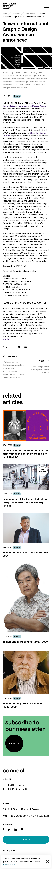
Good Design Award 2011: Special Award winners (40, 370)
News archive (30, 14)
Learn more (9, 864)
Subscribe (14, 743)
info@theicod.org (16, 784)
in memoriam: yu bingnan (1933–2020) (26, 641)
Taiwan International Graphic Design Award (24, 106)
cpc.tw (6, 339)
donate (26, 839)
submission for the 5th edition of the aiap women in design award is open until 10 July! (25, 453)
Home (5, 14)
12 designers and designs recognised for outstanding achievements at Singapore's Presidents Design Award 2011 (13, 369)
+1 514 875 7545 (17, 788)
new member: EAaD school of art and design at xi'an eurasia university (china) (25, 502)
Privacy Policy (10, 850)
